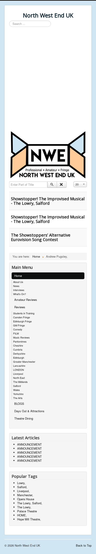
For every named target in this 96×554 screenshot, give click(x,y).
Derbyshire (19, 353)
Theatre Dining (23, 418)
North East (19, 377)
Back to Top (84, 545)
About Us (18, 282)
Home (18, 276)
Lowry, (21, 483)
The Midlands (20, 382)
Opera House (25, 499)
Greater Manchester (24, 361)
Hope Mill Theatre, (29, 519)
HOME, (22, 515)
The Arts (18, 398)
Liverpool (18, 373)
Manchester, (25, 495)
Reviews (19, 307)
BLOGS (19, 403)
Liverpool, (23, 491)
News (16, 286)
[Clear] (61, 184)
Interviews (18, 290)
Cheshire (18, 345)
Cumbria (17, 349)
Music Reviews (21, 337)
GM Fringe (19, 325)
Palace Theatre (27, 511)
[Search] (52, 184)
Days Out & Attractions (29, 411)
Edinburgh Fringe (22, 321)
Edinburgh (18, 357)
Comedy (17, 329)
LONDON (18, 369)
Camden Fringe (21, 317)
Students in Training (23, 313)
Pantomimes (20, 341)
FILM (16, 333)
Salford (17, 386)
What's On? (19, 294)
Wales (16, 390)
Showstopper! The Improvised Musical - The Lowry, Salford (48, 201)
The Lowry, (24, 507)
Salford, (22, 487)
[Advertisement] (48, 79)
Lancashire (19, 365)
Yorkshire (18, 394)
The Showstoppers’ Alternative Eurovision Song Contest (40, 237)
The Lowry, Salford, (29, 503)
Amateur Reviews (25, 299)
